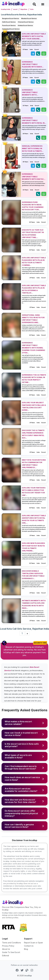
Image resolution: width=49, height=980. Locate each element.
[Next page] (27, 633)
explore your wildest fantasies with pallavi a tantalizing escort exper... (34, 406)
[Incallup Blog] (27, 970)
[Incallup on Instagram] (31, 970)
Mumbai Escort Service (29, 18)
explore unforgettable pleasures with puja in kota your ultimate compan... (34, 261)
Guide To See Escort (11, 952)
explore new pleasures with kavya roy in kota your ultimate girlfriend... (33, 547)
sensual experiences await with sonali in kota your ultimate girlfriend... (32, 148)
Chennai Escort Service (25, 22)
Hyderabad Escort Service (10, 29)
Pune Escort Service (9, 25)
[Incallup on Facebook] (17, 970)
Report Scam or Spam (33, 942)
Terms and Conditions (11, 942)
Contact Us (28, 946)
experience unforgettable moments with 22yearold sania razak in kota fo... (33, 92)
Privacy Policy (8, 946)
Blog (26, 949)
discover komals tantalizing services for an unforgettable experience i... (33, 574)
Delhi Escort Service (9, 22)
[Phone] (38, 53)
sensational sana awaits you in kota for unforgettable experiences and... (33, 319)
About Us (6, 949)
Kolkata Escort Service (25, 25)
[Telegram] (33, 53)
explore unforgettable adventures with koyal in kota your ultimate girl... (34, 519)
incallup (28, 975)
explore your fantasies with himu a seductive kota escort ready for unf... (33, 491)
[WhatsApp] (43, 53)
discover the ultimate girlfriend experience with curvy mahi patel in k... (33, 434)
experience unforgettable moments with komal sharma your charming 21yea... (33, 348)
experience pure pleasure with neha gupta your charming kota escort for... (33, 206)
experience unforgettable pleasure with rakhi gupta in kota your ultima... (32, 64)
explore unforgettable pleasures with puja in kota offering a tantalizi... (34, 289)
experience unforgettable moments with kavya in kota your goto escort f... (34, 176)
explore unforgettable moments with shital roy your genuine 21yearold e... (34, 36)
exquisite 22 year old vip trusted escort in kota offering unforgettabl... (33, 233)
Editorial (5, 955)
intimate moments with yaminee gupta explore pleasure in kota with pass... (34, 604)
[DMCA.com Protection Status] (23, 927)
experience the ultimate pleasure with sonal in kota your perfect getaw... (34, 378)
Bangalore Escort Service (10, 18)
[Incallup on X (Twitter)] (22, 970)
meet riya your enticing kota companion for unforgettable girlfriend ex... (34, 463)
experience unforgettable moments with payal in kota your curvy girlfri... (33, 120)
